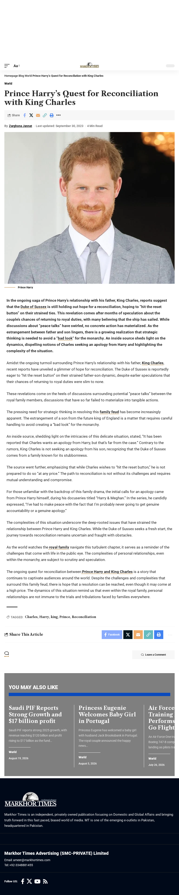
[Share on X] (31, 115)
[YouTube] (37, 881)
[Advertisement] (89, 30)
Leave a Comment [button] (155, 654)
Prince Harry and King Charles (107, 571)
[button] (8, 66)
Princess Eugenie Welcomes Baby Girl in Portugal (107, 714)
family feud (109, 412)
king (54, 617)
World (28, 75)
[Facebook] (23, 881)
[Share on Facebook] (24, 115)
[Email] (38, 115)
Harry (44, 617)
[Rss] (45, 881)
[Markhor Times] (89, 65)
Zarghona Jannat (20, 126)
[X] (29, 881)
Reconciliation (84, 617)
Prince (64, 617)
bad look (65, 338)
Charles (31, 617)
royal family (58, 547)
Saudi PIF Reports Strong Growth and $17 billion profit (35, 714)
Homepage (11, 75)
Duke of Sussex (33, 307)
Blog (21, 75)
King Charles (153, 363)
